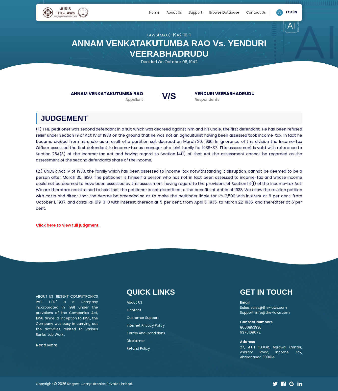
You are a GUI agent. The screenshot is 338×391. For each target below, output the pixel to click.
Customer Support (143, 318)
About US (134, 302)
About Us (174, 12)
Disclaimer (136, 341)
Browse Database (224, 12)
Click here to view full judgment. (67, 225)
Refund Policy (138, 348)
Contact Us (256, 12)
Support (195, 12)
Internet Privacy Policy (146, 325)
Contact (134, 310)
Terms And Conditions (146, 333)
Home (154, 12)
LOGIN (291, 12)
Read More (46, 345)
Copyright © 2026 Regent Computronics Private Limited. (84, 383)
